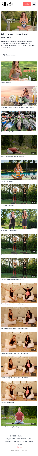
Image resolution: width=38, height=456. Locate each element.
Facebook (16, 441)
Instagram (8, 441)
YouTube (24, 441)
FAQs (29, 438)
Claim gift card (21, 438)
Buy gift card (11, 438)
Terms (31, 441)
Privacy (19, 444)
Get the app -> (19, 447)
